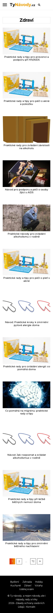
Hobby (39, 582)
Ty (22, 4)
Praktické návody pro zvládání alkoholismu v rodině (27, 235)
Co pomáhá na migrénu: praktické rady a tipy (26, 412)
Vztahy (39, 585)
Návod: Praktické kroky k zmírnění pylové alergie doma (26, 324)
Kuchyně (15, 585)
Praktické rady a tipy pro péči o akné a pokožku (26, 102)
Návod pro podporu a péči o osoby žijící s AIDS (26, 191)
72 (34, 561)
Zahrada (27, 582)
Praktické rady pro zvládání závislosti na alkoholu (26, 147)
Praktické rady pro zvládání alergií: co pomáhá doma (26, 368)
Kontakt (30, 606)
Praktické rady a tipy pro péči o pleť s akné (26, 279)
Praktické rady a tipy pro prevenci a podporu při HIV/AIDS (26, 58)
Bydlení (14, 582)
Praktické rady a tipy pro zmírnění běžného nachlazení (26, 545)
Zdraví (27, 585)
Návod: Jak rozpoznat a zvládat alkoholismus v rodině (26, 456)
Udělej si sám (26, 589)
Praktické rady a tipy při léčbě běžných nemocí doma (26, 500)
